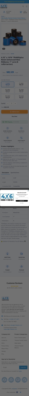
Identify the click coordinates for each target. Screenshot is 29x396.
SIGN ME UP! (21, 200)
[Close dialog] (28, 190)
